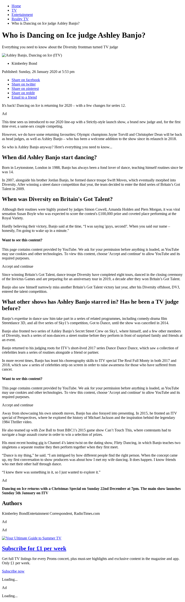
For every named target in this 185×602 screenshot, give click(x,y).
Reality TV (20, 19)
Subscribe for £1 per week (34, 548)
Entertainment (22, 15)
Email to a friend (24, 97)
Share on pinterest (25, 88)
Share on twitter (24, 84)
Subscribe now (13, 571)
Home (16, 6)
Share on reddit (23, 93)
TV (14, 10)
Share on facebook (26, 80)
